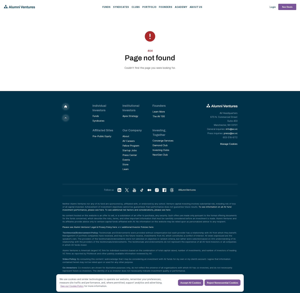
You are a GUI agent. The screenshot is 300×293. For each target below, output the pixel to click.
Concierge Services (162, 140)
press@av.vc (231, 133)
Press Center (129, 155)
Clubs (136, 7)
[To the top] (65, 118)
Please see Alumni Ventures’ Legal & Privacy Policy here (89, 227)
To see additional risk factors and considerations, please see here (137, 210)
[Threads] (172, 190)
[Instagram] (157, 190)
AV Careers (128, 140)
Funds (106, 7)
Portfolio (149, 7)
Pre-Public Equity (101, 136)
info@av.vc (232, 129)
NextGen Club (160, 154)
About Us (196, 7)
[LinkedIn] (119, 190)
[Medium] (149, 190)
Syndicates (121, 7)
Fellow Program (130, 145)
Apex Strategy (130, 116)
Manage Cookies (229, 144)
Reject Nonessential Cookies (222, 282)
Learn (125, 169)
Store (125, 164)
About (125, 136)
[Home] (65, 107)
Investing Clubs (160, 150)
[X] (127, 190)
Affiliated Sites (102, 130)
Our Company (132, 130)
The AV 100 (158, 116)
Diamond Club (160, 145)
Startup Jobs (129, 150)
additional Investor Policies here (137, 227)
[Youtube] (134, 190)
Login (273, 7)
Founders (165, 7)
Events (126, 159)
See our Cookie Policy (72, 286)
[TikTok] (142, 190)
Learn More (158, 111)
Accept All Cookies (190, 282)
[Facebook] (164, 190)
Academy (181, 7)
